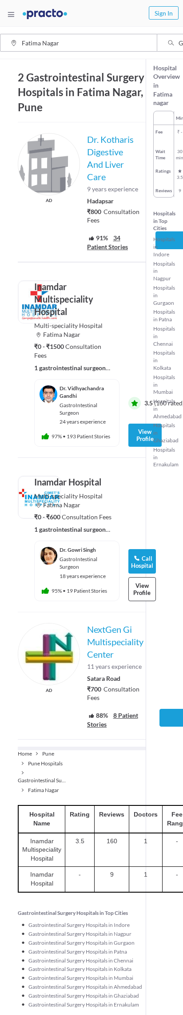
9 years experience (112, 189)
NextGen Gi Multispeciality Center (115, 641)
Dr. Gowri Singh (78, 549)
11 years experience (114, 666)
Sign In (164, 13)
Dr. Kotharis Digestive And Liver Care (110, 158)
